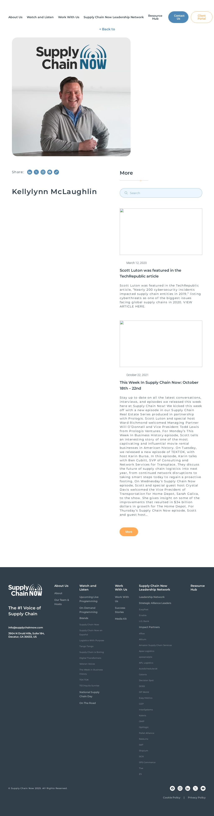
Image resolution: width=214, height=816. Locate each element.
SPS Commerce (147, 762)
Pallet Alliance (146, 733)
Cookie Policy (171, 797)
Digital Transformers (90, 658)
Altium (142, 639)
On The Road (87, 703)
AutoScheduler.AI (148, 668)
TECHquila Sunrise (89, 685)
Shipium (143, 750)
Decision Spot (146, 680)
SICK (141, 756)
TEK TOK (84, 679)
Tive (141, 768)
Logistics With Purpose (91, 640)
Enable (142, 615)
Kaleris (142, 715)
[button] (15, 17)
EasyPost (143, 609)
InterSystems (146, 709)
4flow (142, 633)
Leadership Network (152, 597)
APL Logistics (146, 662)
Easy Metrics (145, 698)
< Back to (107, 29)
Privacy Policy (197, 797)
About (58, 593)
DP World (144, 692)
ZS (140, 774)
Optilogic (144, 727)
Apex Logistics (146, 651)
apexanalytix (145, 657)
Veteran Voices (87, 664)
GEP (141, 703)
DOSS (142, 686)
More (128, 531)
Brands (83, 618)
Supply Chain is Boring (91, 652)
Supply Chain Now (89, 624)
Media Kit (121, 618)
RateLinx (143, 739)
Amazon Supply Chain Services (155, 645)
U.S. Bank (144, 621)
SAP (141, 744)
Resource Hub (198, 587)
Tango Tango (86, 646)
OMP (141, 721)
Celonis (143, 674)
